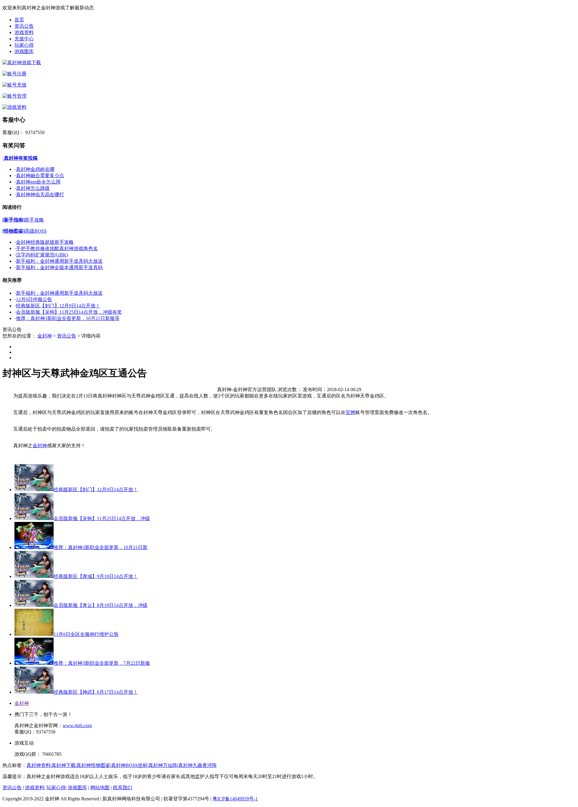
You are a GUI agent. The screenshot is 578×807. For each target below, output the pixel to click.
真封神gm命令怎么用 (38, 181)
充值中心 (24, 38)
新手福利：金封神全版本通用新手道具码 (59, 267)
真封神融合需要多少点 (40, 175)
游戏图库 (24, 51)
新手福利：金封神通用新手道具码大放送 (59, 261)
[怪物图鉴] (13, 231)
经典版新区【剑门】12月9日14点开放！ (58, 305)
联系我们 (122, 787)
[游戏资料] (14, 107)
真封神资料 (38, 765)
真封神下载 (63, 765)
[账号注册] (14, 73)
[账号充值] (14, 84)
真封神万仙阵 (162, 765)
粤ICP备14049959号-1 (235, 798)
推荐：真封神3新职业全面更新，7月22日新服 (102, 663)
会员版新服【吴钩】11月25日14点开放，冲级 (102, 518)
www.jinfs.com (77, 725)
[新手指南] (13, 219)
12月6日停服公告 (34, 299)
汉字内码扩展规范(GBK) (42, 254)
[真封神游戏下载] (21, 62)
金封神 (44, 335)
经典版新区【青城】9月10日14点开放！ (96, 576)
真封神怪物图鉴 (93, 765)
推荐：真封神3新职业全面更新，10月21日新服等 (68, 318)
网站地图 (100, 787)
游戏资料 (24, 32)
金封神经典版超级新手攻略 (45, 242)
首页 (19, 19)
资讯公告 (24, 26)
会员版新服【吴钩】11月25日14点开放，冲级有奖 (69, 312)
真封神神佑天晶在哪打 (40, 194)
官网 (350, 412)
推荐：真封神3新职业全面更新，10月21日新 (101, 547)
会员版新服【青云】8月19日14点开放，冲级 (101, 605)
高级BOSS (36, 231)
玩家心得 (24, 45)
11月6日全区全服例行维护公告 (86, 634)
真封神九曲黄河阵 (197, 765)
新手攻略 (34, 219)
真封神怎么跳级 (33, 188)
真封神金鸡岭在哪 (35, 169)
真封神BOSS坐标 (129, 765)
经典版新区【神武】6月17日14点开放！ (96, 692)
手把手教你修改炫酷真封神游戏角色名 (57, 248)
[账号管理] (14, 96)
